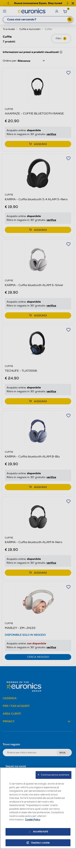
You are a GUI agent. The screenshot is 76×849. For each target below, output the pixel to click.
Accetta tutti (40, 831)
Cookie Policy (32, 819)
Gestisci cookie (40, 842)
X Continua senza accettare (53, 774)
